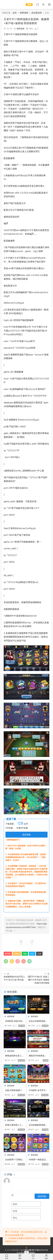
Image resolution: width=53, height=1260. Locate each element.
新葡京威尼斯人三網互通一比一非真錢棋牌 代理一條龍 (14, 1125)
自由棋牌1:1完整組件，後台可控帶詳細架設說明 (14, 1159)
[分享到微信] (6, 961)
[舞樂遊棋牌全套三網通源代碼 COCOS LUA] (15, 1039)
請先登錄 (26, 834)
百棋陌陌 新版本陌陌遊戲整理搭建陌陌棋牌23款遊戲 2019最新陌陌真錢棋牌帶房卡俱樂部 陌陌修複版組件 (14, 1021)
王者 (6, 34)
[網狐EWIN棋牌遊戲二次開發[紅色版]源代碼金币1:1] (38, 1039)
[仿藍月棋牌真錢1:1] (15, 1074)
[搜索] (37, 4)
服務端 (7, 55)
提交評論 (42, 1196)
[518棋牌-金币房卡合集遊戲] (38, 1074)
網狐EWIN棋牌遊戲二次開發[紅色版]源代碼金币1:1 (38, 1055)
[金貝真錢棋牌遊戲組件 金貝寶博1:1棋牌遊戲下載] (38, 1108)
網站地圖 (28, 1250)
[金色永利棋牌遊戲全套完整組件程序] (38, 1004)
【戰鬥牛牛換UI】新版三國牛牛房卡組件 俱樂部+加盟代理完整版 (38, 979)
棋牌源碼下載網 (6, 4)
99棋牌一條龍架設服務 (38, 1159)
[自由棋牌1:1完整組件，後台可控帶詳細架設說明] (15, 1143)
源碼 (22, 34)
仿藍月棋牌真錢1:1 (13, 1090)
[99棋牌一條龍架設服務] (38, 1143)
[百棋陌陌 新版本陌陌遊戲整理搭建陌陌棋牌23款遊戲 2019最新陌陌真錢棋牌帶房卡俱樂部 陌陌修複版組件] (15, 1004)
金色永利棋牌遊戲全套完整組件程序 (38, 1021)
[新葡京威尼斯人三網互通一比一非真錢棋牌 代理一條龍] (15, 1108)
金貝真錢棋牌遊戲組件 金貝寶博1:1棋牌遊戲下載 (38, 1125)
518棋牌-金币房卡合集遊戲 (38, 1090)
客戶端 (15, 55)
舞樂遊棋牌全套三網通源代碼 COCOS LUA (14, 1055)
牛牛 (10, 34)
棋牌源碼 (20, 28)
